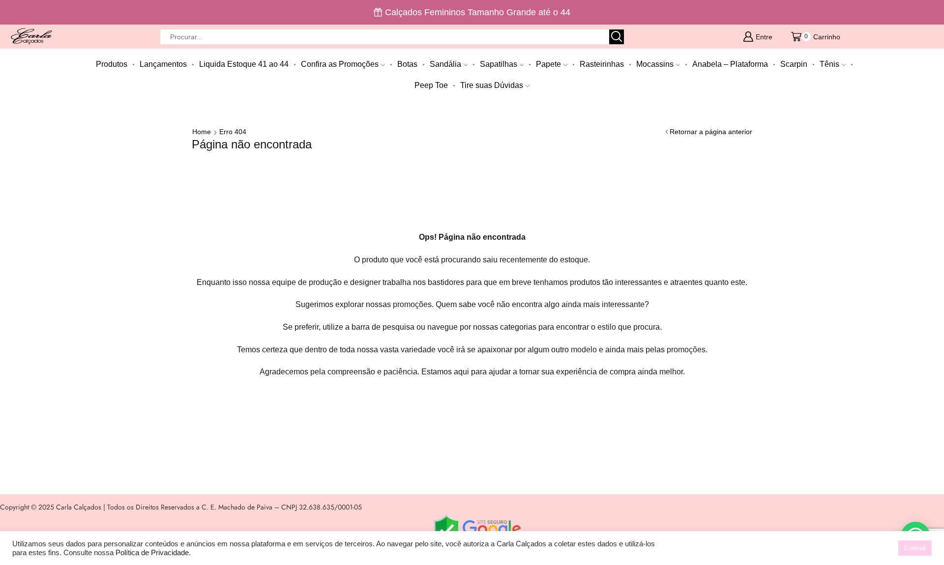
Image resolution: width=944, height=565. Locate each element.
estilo (606, 327)
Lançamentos (163, 63)
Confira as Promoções (340, 63)
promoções (412, 304)
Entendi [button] (915, 548)
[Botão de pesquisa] (616, 36)
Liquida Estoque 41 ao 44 (244, 63)
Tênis (829, 63)
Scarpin (793, 63)
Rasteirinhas (602, 63)
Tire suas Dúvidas (491, 85)
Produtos (111, 63)
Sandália (445, 63)
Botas (407, 63)
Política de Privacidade (152, 553)
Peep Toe (431, 85)
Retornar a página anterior (711, 132)
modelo (584, 349)
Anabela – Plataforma (730, 63)
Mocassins (655, 63)
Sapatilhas (498, 63)
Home (201, 132)
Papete (548, 63)
